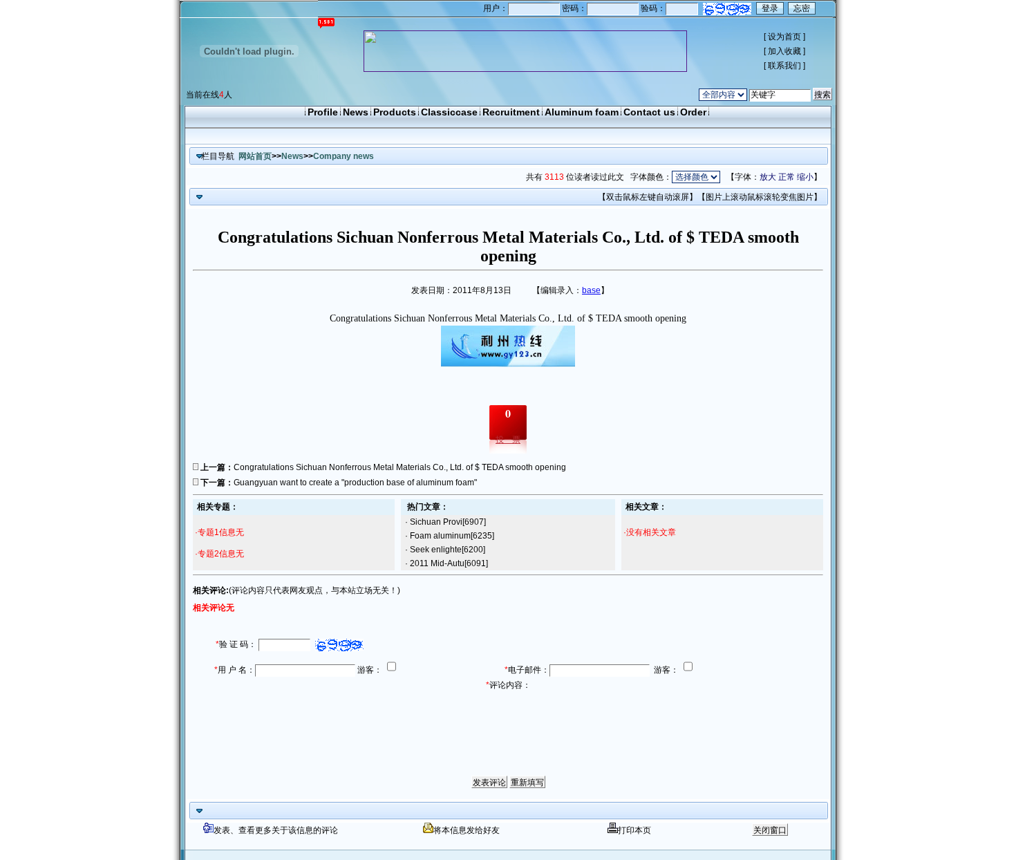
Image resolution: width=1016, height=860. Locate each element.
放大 (768, 177)
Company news (343, 156)
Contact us (649, 112)
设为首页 (784, 36)
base (591, 290)
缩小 (805, 177)
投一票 (508, 440)
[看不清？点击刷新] (727, 9)
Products (394, 112)
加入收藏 (784, 51)
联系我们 (784, 66)
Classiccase (449, 112)
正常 (786, 177)
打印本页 (634, 830)
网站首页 (255, 156)
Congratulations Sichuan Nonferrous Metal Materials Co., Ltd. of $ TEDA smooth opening (400, 467)
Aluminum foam (582, 112)
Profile (323, 112)
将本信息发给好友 (466, 830)
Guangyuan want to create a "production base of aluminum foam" (355, 482)
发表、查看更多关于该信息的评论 (276, 830)
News (355, 112)
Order (693, 112)
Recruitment (511, 112)
